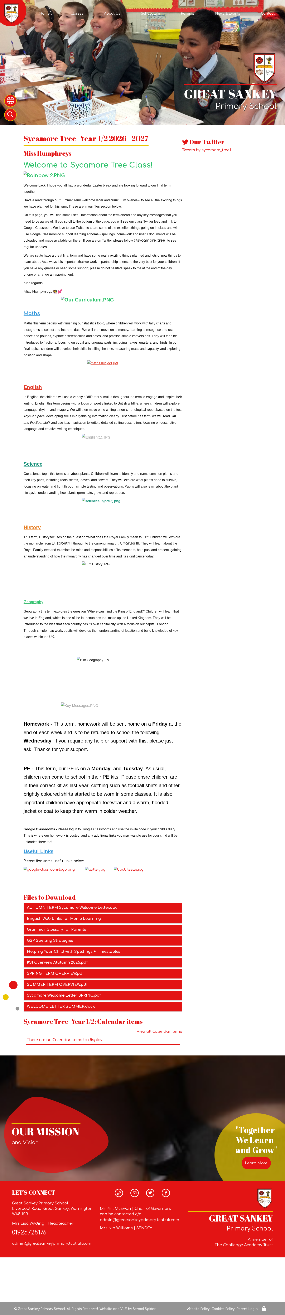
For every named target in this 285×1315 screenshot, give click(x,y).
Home (44, 13)
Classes (77, 13)
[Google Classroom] (49, 869)
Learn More (256, 1163)
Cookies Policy (223, 1309)
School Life (150, 13)
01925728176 (29, 1232)
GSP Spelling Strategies (50, 940)
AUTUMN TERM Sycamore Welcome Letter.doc (72, 907)
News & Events (227, 13)
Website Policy (198, 1309)
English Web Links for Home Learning (64, 919)
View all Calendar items (159, 1031)
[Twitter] (95, 869)
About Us (112, 13)
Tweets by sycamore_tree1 (206, 150)
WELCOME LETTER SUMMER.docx (61, 1006)
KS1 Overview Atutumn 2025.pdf (57, 962)
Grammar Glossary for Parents (56, 929)
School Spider (144, 1309)
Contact (268, 13)
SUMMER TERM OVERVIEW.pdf (57, 984)
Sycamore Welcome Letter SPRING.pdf (64, 995)
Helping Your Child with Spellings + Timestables (73, 951)
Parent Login (247, 1309)
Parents (187, 13)
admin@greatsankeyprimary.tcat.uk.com (51, 1243)
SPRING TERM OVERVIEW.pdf (55, 973)
